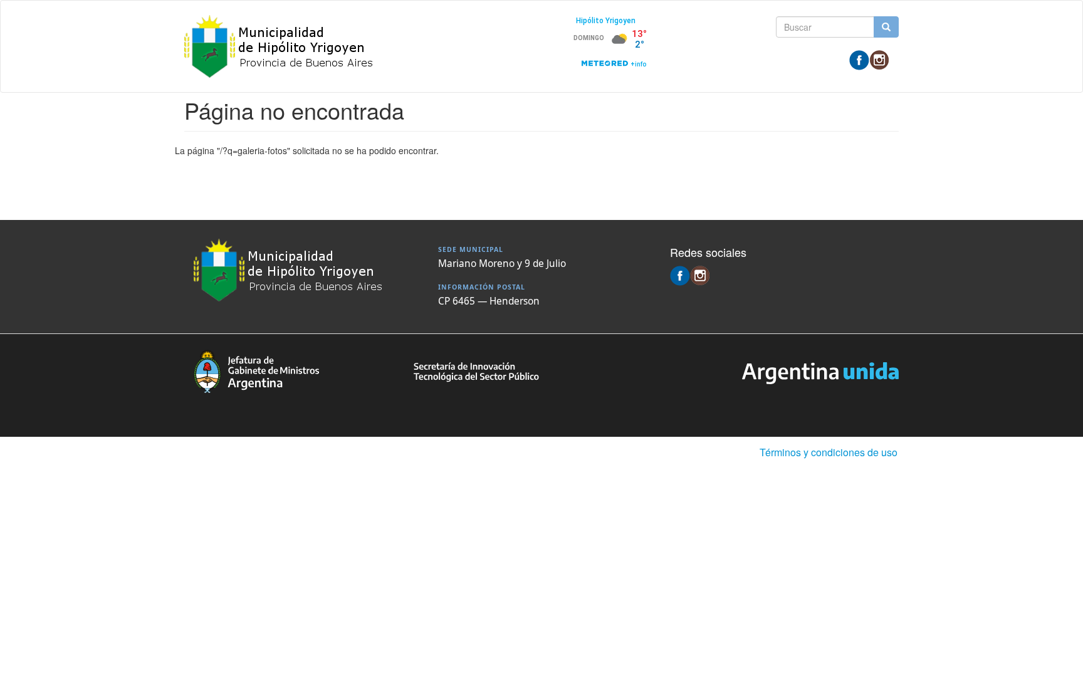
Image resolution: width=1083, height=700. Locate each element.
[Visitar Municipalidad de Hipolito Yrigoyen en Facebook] (859, 59)
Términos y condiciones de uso (828, 452)
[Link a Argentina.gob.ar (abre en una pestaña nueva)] (820, 371)
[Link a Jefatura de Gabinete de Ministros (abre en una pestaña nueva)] (256, 369)
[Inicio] (284, 46)
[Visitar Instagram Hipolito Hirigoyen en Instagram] (879, 59)
